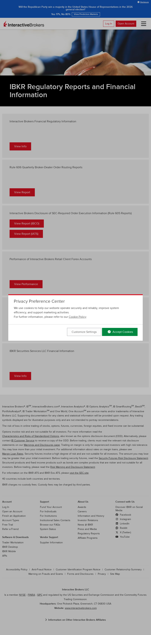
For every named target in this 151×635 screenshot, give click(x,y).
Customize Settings (84, 332)
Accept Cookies (122, 332)
